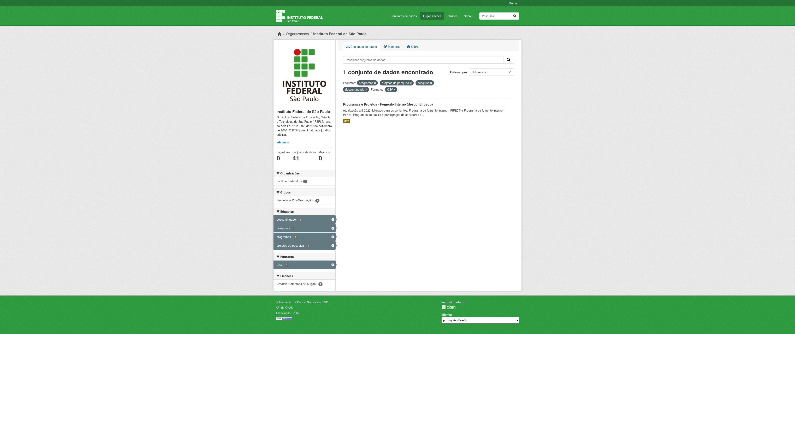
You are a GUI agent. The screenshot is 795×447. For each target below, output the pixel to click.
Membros (393, 46)
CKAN (448, 307)
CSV (346, 121)
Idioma (446, 314)
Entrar (513, 3)
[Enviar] (515, 16)
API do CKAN (284, 307)
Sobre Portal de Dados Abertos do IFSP (302, 302)
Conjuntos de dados (403, 16)
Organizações (432, 16)
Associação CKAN (287, 313)
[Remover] (375, 83)
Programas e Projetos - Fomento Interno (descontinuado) (388, 104)
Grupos (453, 16)
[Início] (279, 33)
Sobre (468, 16)
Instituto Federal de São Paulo (340, 33)
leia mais (283, 142)
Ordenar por (458, 72)
